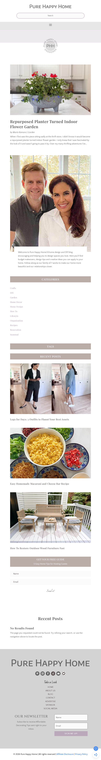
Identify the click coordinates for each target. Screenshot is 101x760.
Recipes (13, 325)
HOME (50, 687)
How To (13, 311)
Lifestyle (14, 316)
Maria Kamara (19, 132)
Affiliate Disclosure (65, 754)
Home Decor (16, 302)
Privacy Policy (81, 754)
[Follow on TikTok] (53, 673)
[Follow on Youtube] (58, 673)
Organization (16, 320)
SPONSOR (50, 705)
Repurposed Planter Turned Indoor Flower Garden (43, 124)
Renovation (15, 329)
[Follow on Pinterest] (37, 673)
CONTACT (50, 698)
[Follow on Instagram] (43, 673)
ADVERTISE (50, 701)
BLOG (50, 694)
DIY (12, 292)
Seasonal (14, 334)
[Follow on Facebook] (48, 673)
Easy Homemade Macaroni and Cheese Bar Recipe (39, 483)
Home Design (16, 306)
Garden (31, 132)
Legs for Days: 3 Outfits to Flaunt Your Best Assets (39, 419)
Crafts (13, 288)
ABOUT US (50, 690)
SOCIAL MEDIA (50, 708)
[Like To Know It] (64, 673)
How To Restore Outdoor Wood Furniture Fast (37, 548)
